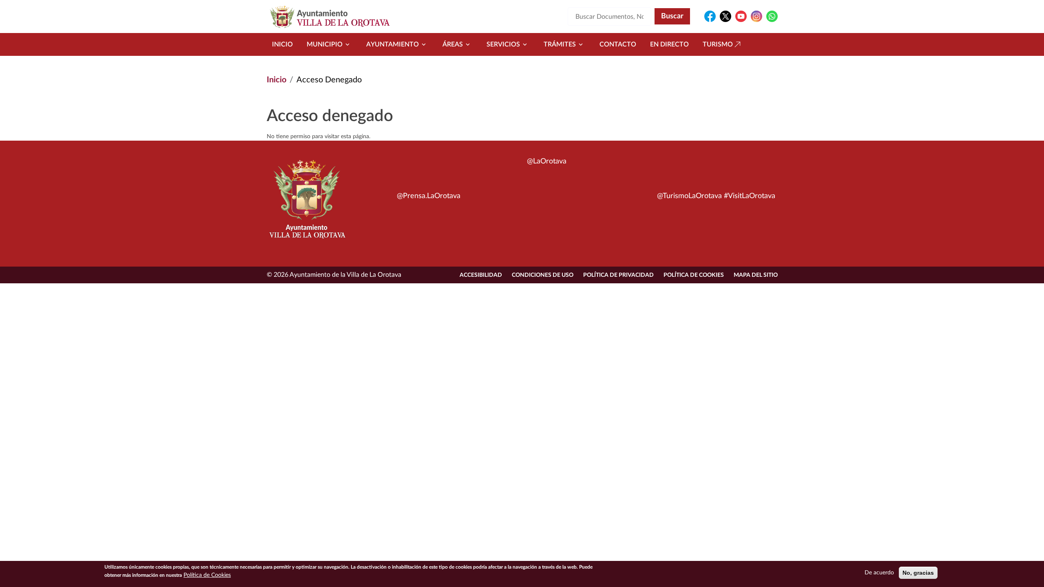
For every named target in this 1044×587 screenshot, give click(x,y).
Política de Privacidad (618, 275)
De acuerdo (879, 573)
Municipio (325, 44)
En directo (669, 44)
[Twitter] (725, 16)
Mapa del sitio (756, 275)
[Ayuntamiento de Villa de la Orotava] (307, 204)
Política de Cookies (694, 275)
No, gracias (918, 572)
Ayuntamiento (392, 44)
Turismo (718, 44)
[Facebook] (710, 16)
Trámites (560, 44)
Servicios (503, 44)
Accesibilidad (481, 275)
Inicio (282, 44)
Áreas (452, 44)
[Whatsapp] (772, 16)
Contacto (617, 44)
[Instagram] (756, 16)
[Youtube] (741, 16)
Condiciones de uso (542, 275)
